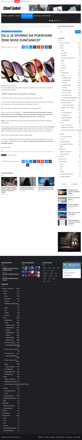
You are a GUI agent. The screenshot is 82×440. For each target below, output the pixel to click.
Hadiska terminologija (67, 127)
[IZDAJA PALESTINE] (31, 268)
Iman (62, 50)
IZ (48, 270)
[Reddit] (42, 47)
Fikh (61, 169)
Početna (4, 15)
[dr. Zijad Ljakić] (13, 8)
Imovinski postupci (66, 95)
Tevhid (63, 65)
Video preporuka (64, 154)
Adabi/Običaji (65, 73)
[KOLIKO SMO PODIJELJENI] (24, 268)
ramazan (51, 275)
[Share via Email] (50, 47)
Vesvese (63, 68)
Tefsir (63, 139)
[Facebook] (23, 47)
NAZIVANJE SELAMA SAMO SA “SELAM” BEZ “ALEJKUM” (74, 222)
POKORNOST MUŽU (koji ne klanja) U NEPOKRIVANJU (27, 188)
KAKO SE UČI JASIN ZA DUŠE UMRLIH (74, 213)
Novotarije (64, 53)
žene (49, 281)
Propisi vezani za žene (7, 31)
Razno (63, 110)
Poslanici (63, 55)
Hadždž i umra (66, 78)
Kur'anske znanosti (66, 136)
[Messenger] (46, 47)
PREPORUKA (62, 149)
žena (44, 281)
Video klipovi (37, 15)
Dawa (61, 166)
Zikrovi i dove (66, 92)
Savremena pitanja (23, 26)
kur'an (52, 270)
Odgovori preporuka (65, 151)
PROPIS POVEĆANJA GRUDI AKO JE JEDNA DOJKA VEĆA (46, 188)
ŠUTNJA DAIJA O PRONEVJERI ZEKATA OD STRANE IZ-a (34, 1)
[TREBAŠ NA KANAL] (37, 268)
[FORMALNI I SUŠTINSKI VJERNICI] (31, 275)
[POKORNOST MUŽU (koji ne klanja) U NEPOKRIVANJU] (28, 181)
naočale (8, 155)
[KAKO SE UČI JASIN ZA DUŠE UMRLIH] (62, 215)
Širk (62, 63)
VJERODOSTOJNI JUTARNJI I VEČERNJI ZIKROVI (73, 191)
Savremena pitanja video (66, 174)
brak (49, 267)
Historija (62, 171)
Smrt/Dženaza (65, 115)
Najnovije (75, 184)
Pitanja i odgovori (27, 15)
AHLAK (62, 45)
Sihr (49, 278)
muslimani (45, 273)
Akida (61, 164)
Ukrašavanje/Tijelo (66, 117)
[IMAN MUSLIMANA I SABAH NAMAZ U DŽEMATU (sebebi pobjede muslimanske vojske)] (9, 181)
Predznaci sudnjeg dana (68, 58)
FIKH (61, 70)
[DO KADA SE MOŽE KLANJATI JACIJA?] (62, 207)
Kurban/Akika (66, 80)
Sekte (63, 60)
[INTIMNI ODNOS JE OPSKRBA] (37, 271)
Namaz (64, 83)
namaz (51, 273)
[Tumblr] (34, 47)
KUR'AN (62, 134)
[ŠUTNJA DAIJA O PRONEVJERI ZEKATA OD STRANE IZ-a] (24, 271)
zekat (54, 278)
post (56, 273)
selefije (44, 278)
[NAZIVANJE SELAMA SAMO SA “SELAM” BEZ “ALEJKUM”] (62, 223)
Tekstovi (18, 15)
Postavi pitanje (46, 15)
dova (54, 267)
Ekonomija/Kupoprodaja (69, 97)
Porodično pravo (66, 102)
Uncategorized (62, 159)
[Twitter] (27, 47)
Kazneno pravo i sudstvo (68, 100)
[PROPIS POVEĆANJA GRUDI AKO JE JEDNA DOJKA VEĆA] (46, 181)
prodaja (44, 275)
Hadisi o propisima (66, 125)
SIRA (61, 146)
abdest (44, 267)
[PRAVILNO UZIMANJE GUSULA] (62, 200)
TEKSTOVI (61, 156)
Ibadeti (63, 75)
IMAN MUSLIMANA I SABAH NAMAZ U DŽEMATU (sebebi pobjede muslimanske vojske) (9, 190)
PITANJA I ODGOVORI (12, 26)
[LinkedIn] (31, 47)
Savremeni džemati (65, 176)
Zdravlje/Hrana (65, 120)
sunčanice (14, 155)
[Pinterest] (38, 47)
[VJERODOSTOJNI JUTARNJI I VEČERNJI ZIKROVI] (62, 192)
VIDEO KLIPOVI (63, 161)
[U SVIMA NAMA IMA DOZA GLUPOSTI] (37, 275)
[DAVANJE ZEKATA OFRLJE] (31, 271)
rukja (56, 275)
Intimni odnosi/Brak (68, 105)
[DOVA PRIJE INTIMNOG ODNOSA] (24, 275)
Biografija (11, 15)
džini (58, 267)
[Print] (27, 165)
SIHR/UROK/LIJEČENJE (66, 144)
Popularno (64, 184)
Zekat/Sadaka (66, 90)
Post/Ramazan (66, 85)
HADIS (62, 122)
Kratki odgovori (67, 112)
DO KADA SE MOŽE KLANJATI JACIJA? (73, 205)
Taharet (64, 87)
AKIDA (62, 48)
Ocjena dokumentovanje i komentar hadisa (17, 384)
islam (44, 270)
